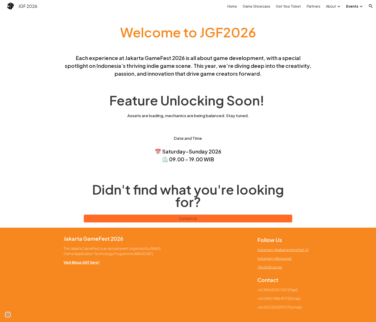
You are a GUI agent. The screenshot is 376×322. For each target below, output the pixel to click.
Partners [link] (313, 6)
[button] (371, 6)
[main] (188, 34)
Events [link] (352, 6)
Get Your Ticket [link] (288, 6)
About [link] (331, 6)
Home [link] (232, 6)
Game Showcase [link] (256, 6)
